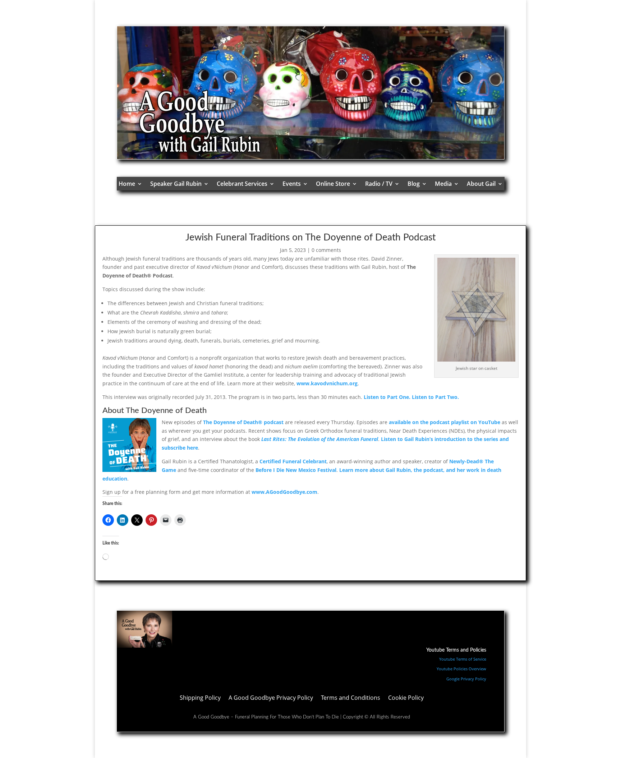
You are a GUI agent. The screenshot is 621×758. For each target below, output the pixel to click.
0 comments (326, 250)
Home (127, 184)
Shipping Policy (200, 698)
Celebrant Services (242, 184)
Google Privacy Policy (466, 678)
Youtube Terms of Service (462, 659)
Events (291, 184)
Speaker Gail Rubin (176, 184)
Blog (414, 184)
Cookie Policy (406, 698)
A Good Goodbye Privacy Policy (271, 698)
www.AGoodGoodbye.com (284, 491)
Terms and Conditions (350, 698)
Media (443, 184)
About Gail (481, 184)
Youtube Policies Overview (461, 668)
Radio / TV (378, 184)
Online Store (333, 184)
